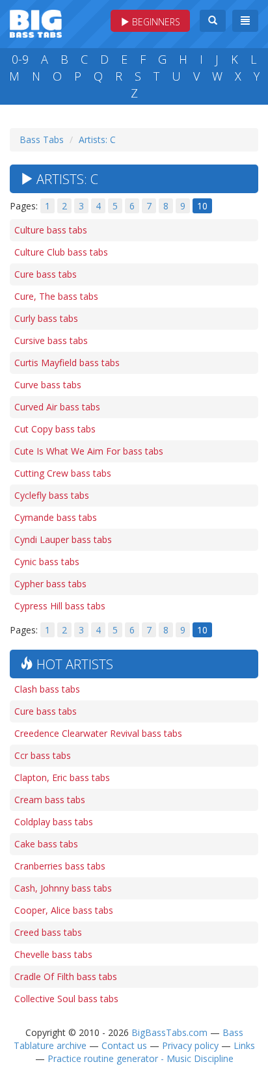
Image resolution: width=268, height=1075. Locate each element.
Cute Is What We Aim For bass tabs (88, 451)
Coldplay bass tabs (53, 822)
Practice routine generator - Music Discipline (140, 1058)
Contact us (124, 1045)
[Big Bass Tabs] (36, 22)
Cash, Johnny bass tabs (63, 888)
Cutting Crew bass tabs (62, 473)
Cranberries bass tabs (59, 866)
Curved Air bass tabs (57, 407)
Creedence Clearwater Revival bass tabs (98, 733)
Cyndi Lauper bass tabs (63, 539)
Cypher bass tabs (50, 583)
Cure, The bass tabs (56, 296)
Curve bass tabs (47, 384)
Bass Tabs (42, 139)
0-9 (20, 59)
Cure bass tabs (45, 274)
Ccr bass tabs (42, 755)
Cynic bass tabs (46, 561)
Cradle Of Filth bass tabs (65, 976)
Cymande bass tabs (55, 517)
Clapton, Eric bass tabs (62, 777)
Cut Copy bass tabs (55, 429)
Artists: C (97, 139)
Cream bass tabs (49, 799)
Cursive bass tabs (51, 340)
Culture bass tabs (50, 230)
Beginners (154, 22)
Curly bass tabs (46, 318)
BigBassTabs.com (169, 1032)
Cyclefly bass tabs (51, 495)
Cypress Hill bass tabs (59, 606)
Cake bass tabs (46, 844)
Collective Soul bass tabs (66, 998)
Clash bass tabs (47, 689)
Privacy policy (190, 1045)
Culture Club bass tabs (61, 252)
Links (244, 1045)
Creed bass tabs (48, 932)
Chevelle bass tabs (53, 954)
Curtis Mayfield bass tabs (67, 362)
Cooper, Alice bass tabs (63, 910)
